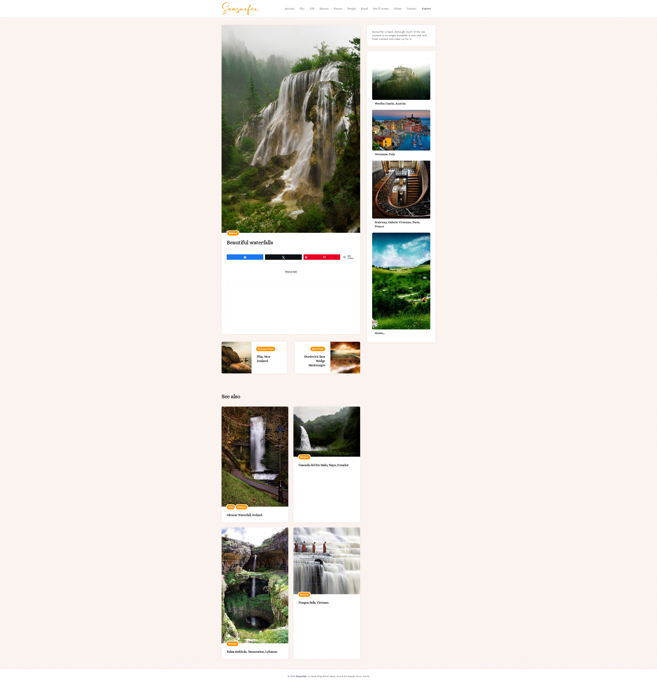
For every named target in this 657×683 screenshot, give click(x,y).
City (302, 8)
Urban (398, 8)
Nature (338, 8)
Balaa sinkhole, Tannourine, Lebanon (252, 651)
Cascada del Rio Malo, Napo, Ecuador (324, 465)
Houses (324, 8)
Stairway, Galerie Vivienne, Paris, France (397, 224)
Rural (364, 8)
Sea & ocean (381, 8)
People (351, 8)
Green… (380, 333)
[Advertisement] (291, 305)
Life (312, 8)
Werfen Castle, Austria (390, 103)
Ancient (289, 8)
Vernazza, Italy (385, 154)
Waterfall (291, 271)
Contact (411, 8)
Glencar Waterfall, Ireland (244, 515)
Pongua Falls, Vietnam (314, 602)
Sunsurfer (301, 676)
